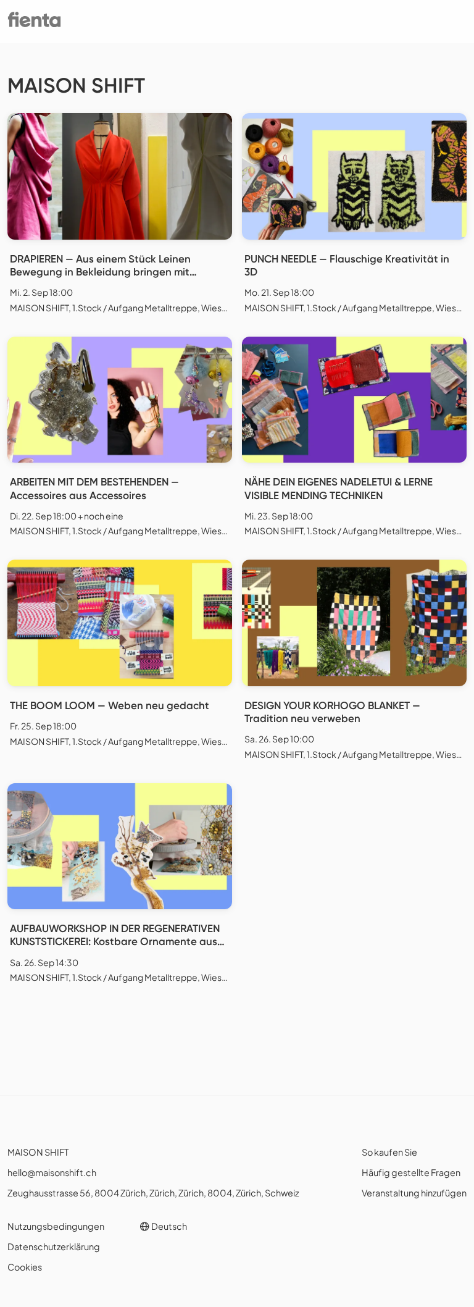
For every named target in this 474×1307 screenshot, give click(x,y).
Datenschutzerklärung (53, 1246)
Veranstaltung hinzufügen (414, 1192)
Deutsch (168, 1226)
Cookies (24, 1266)
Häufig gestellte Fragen (411, 1172)
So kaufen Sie (389, 1152)
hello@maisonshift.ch (51, 1172)
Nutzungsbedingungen (55, 1226)
